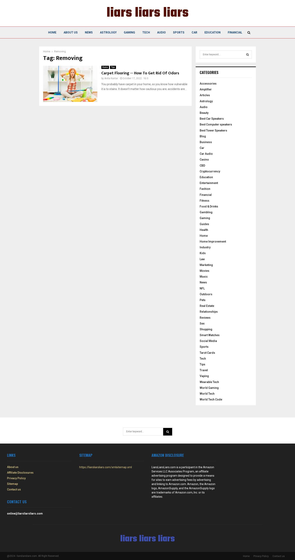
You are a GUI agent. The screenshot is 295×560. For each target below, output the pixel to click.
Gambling (206, 212)
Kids (203, 253)
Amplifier (206, 89)
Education (212, 32)
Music (204, 276)
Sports (178, 32)
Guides (204, 224)
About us (71, 32)
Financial (235, 32)
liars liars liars (148, 13)
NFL (202, 288)
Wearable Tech (209, 382)
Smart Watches (210, 335)
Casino (204, 159)
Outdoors (206, 294)
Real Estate (207, 305)
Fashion (205, 188)
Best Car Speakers (212, 118)
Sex (202, 323)
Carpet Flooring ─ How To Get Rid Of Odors (140, 73)
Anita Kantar (111, 78)
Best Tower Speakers (213, 130)
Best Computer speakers (216, 124)
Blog (203, 136)
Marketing (206, 265)
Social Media (208, 341)
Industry (205, 247)
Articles (205, 95)
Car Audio (206, 153)
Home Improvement (213, 241)
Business (206, 142)
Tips (113, 67)
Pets (202, 300)
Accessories (208, 83)
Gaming (129, 32)
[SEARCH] (247, 55)
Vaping (204, 376)
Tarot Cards (207, 352)
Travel (204, 370)
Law (202, 259)
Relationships (209, 311)
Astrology (108, 32)
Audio (161, 32)
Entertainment (209, 183)
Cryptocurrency (210, 171)
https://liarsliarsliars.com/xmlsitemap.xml (105, 467)
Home (52, 32)
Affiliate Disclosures (20, 472)
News (89, 32)
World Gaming (209, 387)
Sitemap (12, 483)
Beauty (204, 112)
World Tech (207, 393)
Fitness (204, 200)
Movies (204, 270)
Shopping (206, 329)
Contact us (14, 489)
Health (204, 229)
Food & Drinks (209, 206)
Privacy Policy (16, 478)
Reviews (205, 317)
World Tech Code (211, 399)
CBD (202, 165)
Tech (146, 32)
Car (194, 32)
